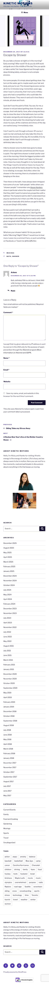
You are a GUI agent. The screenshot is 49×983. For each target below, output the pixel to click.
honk (15, 874)
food (40, 869)
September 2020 (10, 688)
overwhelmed (20, 882)
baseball (8, 861)
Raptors (8, 887)
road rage (18, 887)
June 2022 (7, 637)
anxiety (23, 857)
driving (17, 869)
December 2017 (9, 763)
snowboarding (25, 891)
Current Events (9, 810)
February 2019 (9, 702)
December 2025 (10, 543)
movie (30, 878)
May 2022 (7, 641)
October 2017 (8, 772)
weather (24, 900)
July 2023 (7, 618)
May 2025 (7, 553)
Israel (32, 874)
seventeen (38, 887)
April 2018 (7, 744)
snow (14, 891)
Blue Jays (29, 861)
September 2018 (10, 721)
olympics (8, 882)
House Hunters (36, 187)
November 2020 (10, 679)
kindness (8, 878)
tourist (7, 900)
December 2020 (10, 674)
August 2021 (8, 646)
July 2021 (7, 651)
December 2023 (10, 609)
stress (7, 895)
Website (6, 382)
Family (6, 814)
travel (15, 900)
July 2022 (7, 632)
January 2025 (8, 571)
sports (36, 891)
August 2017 (8, 781)
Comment (8, 312)
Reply (13, 291)
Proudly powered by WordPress (14, 972)
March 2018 (8, 749)
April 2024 (7, 599)
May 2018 (7, 739)
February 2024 (9, 604)
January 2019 (8, 707)
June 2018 (7, 735)
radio (41, 882)
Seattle (28, 887)
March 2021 (8, 660)
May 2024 (7, 595)
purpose (32, 882)
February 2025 (9, 567)
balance (32, 857)
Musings (10, 253)
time (27, 895)
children (8, 869)
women (8, 904)
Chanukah (36, 865)
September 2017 (10, 777)
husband (23, 874)
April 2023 (7, 623)
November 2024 (10, 581)
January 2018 (8, 758)
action (7, 857)
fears (33, 869)
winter (33, 900)
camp (38, 861)
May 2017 (7, 796)
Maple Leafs (20, 878)
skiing (7, 891)
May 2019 (7, 693)
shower (15, 256)
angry (15, 857)
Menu (26, 12)
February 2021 (9, 665)
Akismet (26, 350)
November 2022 (10, 627)
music (38, 878)
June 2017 (7, 791)
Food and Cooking (10, 819)
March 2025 (8, 562)
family (25, 869)
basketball (18, 861)
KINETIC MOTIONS (18, 3)
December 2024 (10, 576)
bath (9, 256)
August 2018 (8, 725)
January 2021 (8, 669)
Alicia (26, 52)
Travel (5, 838)
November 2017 (9, 767)
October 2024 (9, 585)
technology (17, 895)
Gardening (7, 824)
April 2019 (7, 697)
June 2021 (7, 655)
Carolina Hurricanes (21, 865)
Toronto (35, 895)
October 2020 (9, 683)
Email (6, 370)
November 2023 (10, 613)
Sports (6, 833)
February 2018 (9, 753)
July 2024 (7, 590)
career (7, 865)
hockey (7, 874)
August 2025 (8, 548)
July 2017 (7, 786)
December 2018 (9, 711)
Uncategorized (9, 843)
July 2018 (7, 730)
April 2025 (7, 557)
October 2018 (8, 716)
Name (6, 358)
